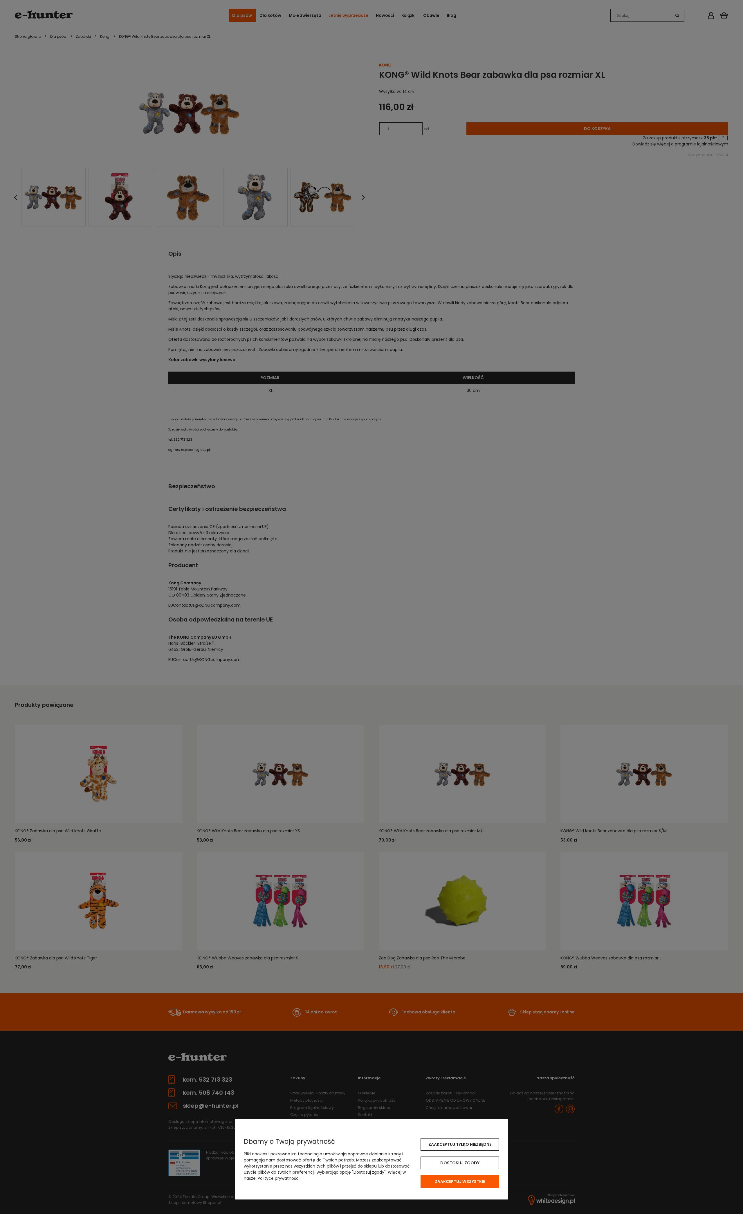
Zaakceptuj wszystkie (460, 1181)
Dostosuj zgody (459, 1163)
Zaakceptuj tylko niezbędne (459, 1144)
